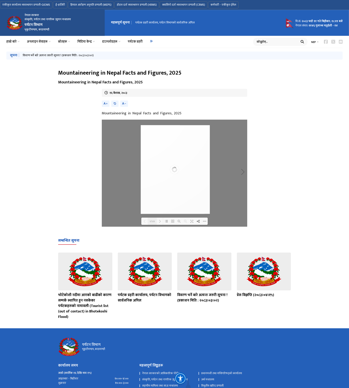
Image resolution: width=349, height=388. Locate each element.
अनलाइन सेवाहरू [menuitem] (37, 41)
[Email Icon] (341, 42)
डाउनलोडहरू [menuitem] (109, 41)
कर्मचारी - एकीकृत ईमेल (223, 4)
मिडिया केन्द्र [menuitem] (84, 41)
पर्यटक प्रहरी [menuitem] (135, 41)
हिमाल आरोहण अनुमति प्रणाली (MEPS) (90, 4)
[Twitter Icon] (333, 42)
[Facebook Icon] (326, 42)
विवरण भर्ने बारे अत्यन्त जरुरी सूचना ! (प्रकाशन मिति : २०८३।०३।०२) (58, 55)
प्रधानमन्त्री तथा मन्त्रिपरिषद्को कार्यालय (221, 373)
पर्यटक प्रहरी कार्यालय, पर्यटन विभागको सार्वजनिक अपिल (165, 22)
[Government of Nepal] (14, 23)
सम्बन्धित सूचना (68, 240)
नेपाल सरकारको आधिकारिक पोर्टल (160, 373)
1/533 (152, 221)
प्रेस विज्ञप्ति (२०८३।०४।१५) (255, 295)
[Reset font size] (115, 104)
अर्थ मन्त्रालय (207, 379)
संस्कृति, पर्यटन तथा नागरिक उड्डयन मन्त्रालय (165, 379)
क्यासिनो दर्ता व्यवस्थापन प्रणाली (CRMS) (183, 4)
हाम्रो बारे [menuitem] (11, 41)
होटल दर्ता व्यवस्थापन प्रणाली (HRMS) (137, 4)
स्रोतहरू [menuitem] (62, 41)
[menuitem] (151, 41)
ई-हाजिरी (60, 4)
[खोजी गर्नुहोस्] (302, 41)
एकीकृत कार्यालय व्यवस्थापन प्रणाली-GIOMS (26, 4)
